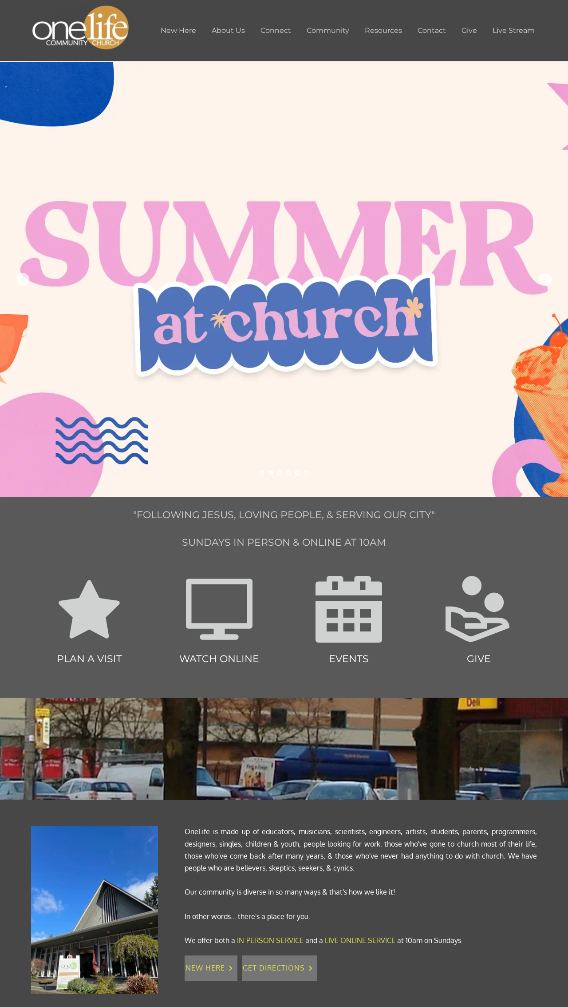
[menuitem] (178, 30)
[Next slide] (545, 279)
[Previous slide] (22, 279)
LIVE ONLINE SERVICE (360, 940)
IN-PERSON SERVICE (270, 940)
